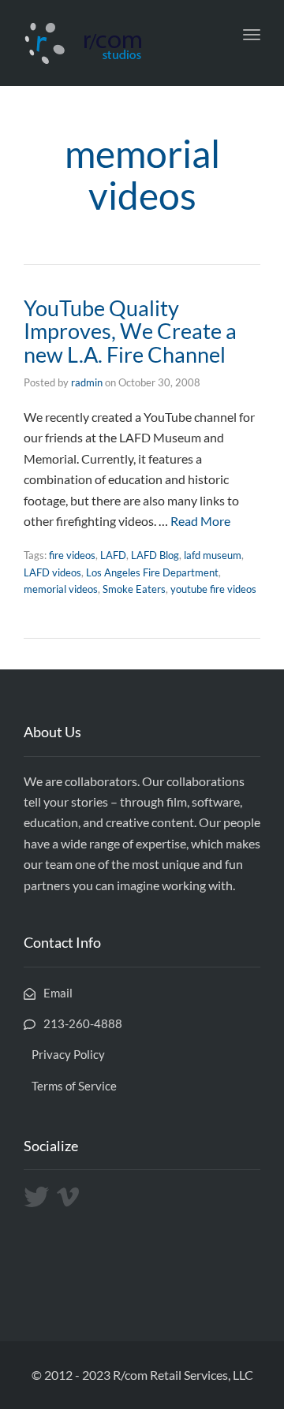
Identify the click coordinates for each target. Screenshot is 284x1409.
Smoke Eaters (134, 589)
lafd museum (212, 555)
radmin (87, 382)
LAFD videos (52, 572)
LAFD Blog (155, 555)
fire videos (72, 555)
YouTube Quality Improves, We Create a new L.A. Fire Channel (130, 331)
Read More (200, 520)
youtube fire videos (213, 589)
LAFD (113, 555)
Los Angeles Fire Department (152, 572)
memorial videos (61, 589)
